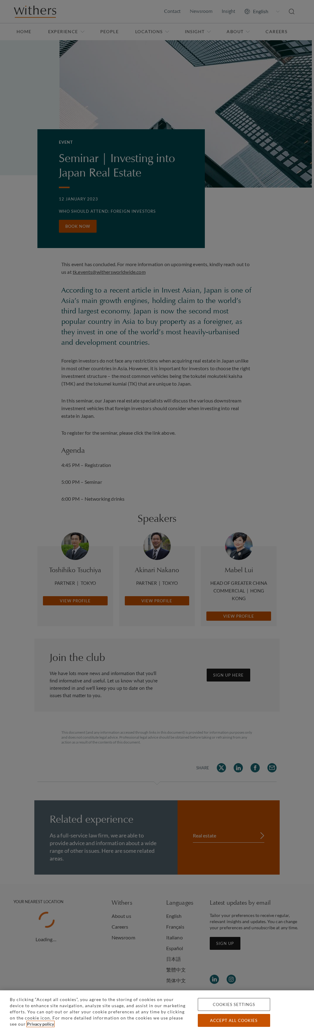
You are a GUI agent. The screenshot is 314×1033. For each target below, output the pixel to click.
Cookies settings (234, 1004)
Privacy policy (40, 1024)
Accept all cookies (234, 1020)
